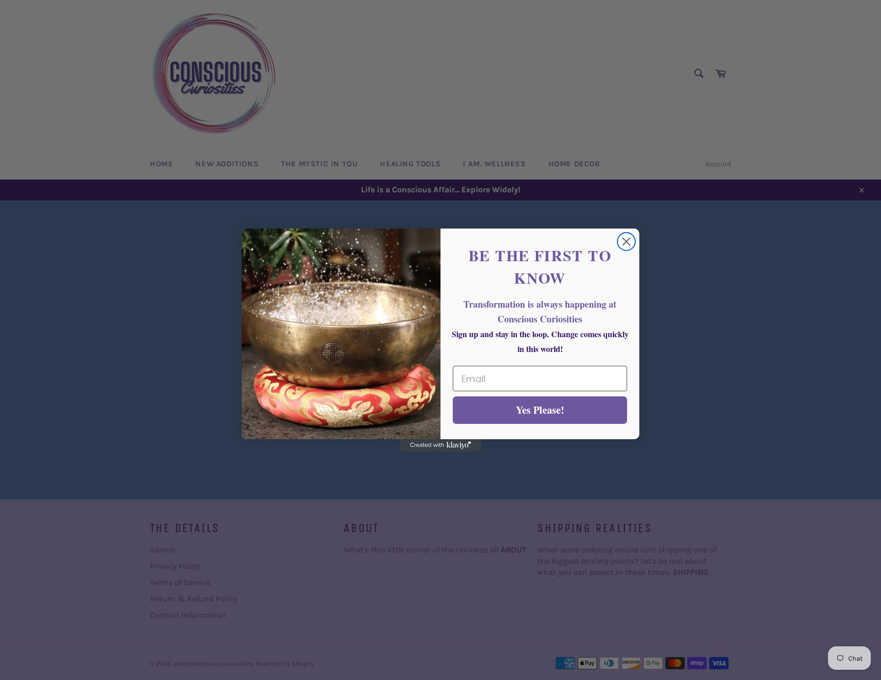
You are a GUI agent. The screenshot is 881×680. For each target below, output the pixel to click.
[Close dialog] (626, 241)
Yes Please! (540, 409)
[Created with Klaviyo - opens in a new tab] (440, 445)
